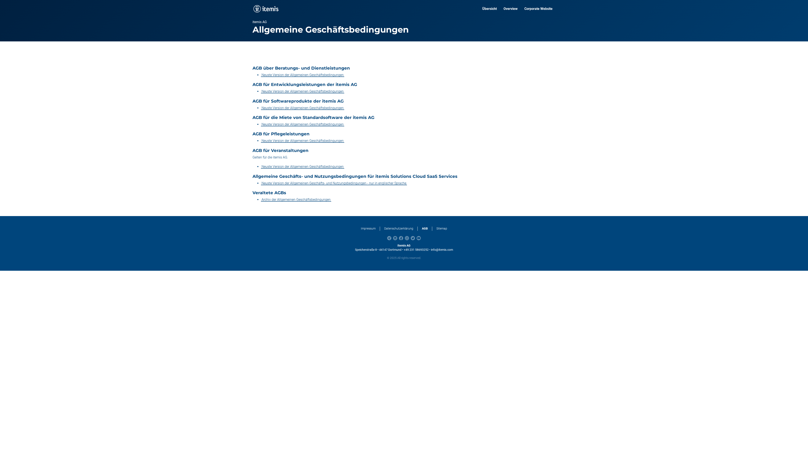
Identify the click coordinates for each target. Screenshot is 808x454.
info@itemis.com (442, 249)
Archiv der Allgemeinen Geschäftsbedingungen (296, 200)
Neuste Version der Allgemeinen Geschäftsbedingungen (303, 75)
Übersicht (489, 9)
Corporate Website (538, 9)
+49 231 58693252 (416, 249)
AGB (425, 228)
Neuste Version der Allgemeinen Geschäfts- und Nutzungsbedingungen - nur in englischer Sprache (334, 183)
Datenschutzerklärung (398, 228)
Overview (511, 9)
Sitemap (441, 228)
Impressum (368, 228)
